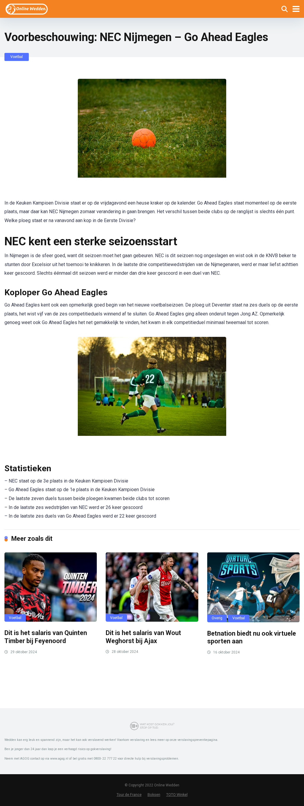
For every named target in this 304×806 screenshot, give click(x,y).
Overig (217, 618)
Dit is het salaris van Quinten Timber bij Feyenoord (45, 637)
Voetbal (16, 57)
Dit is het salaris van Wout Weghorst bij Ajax (143, 637)
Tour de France (129, 794)
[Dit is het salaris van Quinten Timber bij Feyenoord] (50, 587)
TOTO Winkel (177, 794)
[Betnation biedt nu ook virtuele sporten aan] (253, 587)
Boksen (154, 794)
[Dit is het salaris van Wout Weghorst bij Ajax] (152, 587)
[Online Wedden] (26, 8)
